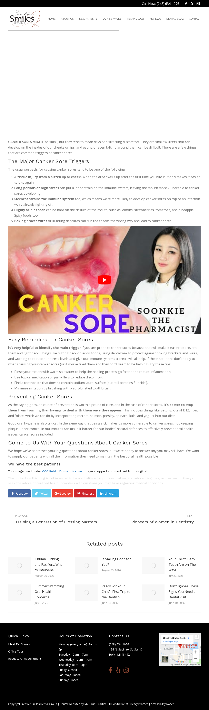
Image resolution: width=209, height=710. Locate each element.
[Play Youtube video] (104, 280)
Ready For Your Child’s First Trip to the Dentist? (116, 591)
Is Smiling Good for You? (116, 562)
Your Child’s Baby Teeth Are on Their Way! (183, 564)
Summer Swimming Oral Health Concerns (49, 591)
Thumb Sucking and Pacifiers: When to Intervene (49, 564)
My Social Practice (95, 704)
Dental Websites (70, 704)
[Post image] (19, 565)
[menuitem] (52, 18)
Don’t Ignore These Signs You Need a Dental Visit (184, 591)
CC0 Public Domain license (62, 471)
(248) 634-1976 (168, 3)
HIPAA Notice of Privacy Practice (128, 704)
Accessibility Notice (162, 704)
